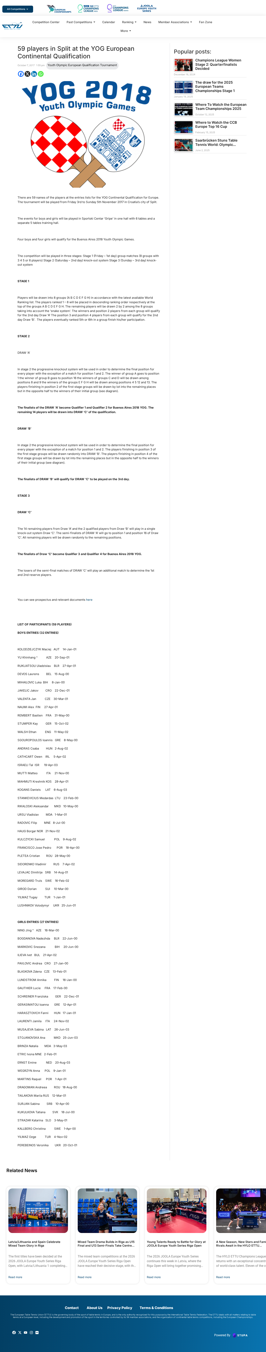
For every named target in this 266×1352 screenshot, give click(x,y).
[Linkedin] (34, 74)
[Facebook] (21, 74)
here (89, 600)
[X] (27, 74)
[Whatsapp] (41, 74)
